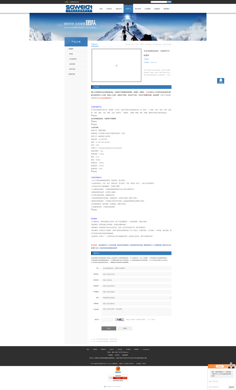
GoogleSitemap (146, 349)
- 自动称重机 (72, 64)
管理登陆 (110, 355)
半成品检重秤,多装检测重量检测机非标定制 (101, 260)
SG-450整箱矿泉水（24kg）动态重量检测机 (140, 258)
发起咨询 (231, 387)
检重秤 (142, 44)
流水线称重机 (148, 44)
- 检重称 (71, 54)
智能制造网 (125, 355)
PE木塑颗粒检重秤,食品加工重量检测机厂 (120, 260)
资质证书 (119, 9)
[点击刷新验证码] (119, 319)
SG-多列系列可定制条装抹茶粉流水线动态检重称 (103, 262)
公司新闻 (147, 9)
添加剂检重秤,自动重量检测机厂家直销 (100, 258)
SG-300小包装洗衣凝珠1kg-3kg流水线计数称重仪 (161, 260)
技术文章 (138, 9)
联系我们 (167, 9)
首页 (101, 9)
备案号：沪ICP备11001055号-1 (126, 363)
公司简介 (109, 9)
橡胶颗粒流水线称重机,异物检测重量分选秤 (121, 262)
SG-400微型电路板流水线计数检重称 (139, 260)
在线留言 (157, 9)
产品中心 (128, 9)
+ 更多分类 (71, 74)
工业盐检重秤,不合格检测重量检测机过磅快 (121, 258)
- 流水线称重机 (73, 59)
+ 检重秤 (70, 49)
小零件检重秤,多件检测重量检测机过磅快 (159, 258)
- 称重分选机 (72, 69)
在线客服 (220, 82)
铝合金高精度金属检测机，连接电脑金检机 (106, 341)
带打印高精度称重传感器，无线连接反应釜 (106, 339)
